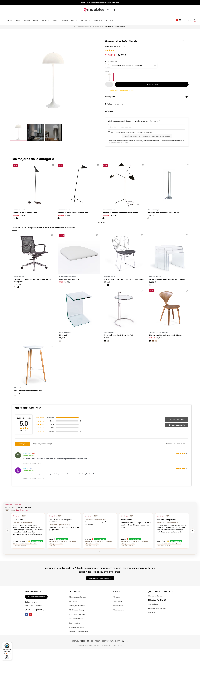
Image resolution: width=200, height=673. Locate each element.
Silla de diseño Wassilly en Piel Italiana (25, 544)
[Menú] (10, 643)
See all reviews (22, 510)
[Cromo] (148, 218)
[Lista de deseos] (183, 41)
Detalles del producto (114, 104)
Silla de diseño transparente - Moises (169, 544)
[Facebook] (26, 614)
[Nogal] (153, 341)
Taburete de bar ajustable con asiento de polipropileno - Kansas (62, 543)
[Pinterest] (30, 614)
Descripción (110, 97)
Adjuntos (109, 111)
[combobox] (131, 65)
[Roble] (156, 341)
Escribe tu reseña (177, 419)
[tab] (147, 97)
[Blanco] (109, 77)
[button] (185, 20)
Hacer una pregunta (178, 425)
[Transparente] (150, 285)
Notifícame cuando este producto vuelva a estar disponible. (147, 136)
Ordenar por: (171, 444)
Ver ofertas (115, 2)
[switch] (7, 658)
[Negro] (17, 218)
